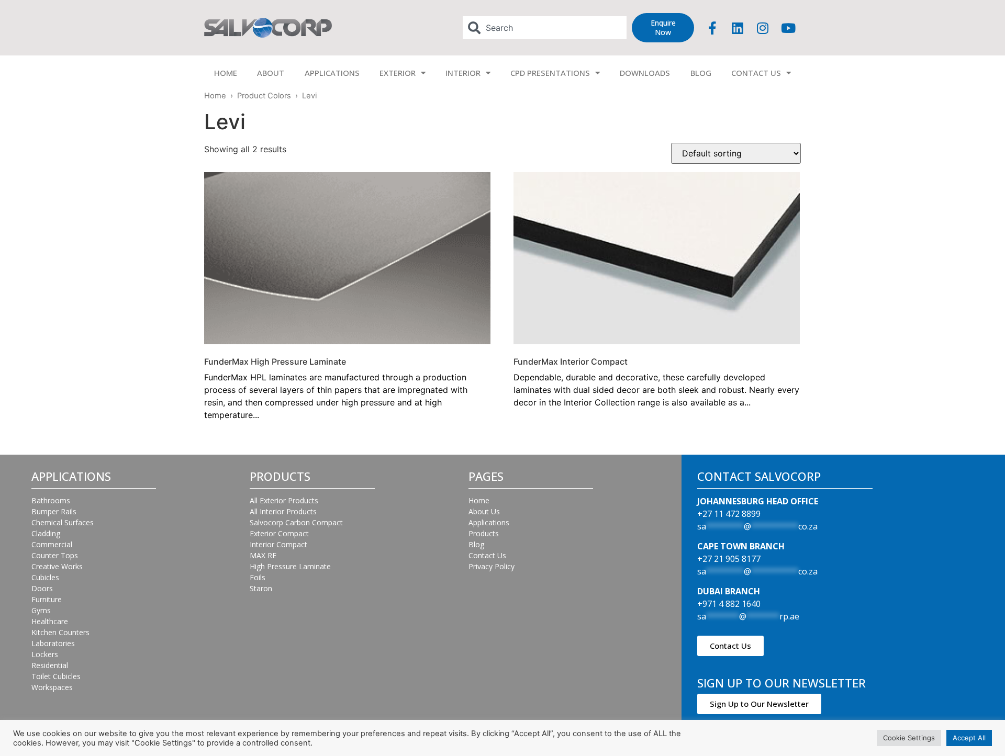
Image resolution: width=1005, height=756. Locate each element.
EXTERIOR (397, 72)
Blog (476, 544)
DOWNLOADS (645, 72)
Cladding (45, 533)
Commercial (51, 544)
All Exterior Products (284, 500)
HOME (225, 72)
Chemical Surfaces (62, 522)
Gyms (41, 610)
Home (215, 95)
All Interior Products (283, 511)
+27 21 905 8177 (729, 559)
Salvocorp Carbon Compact (296, 522)
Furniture (46, 599)
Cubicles (45, 577)
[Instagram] (763, 28)
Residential (49, 665)
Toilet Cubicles (56, 676)
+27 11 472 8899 (729, 514)
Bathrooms (50, 500)
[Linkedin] (737, 28)
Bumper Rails (53, 511)
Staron (261, 588)
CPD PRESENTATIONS (550, 72)
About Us (484, 511)
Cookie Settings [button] (909, 738)
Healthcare (49, 621)
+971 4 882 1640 (729, 604)
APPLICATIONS (332, 72)
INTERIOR (463, 72)
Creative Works (57, 566)
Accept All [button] (969, 738)
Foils (257, 577)
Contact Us (487, 555)
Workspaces (52, 687)
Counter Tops (54, 555)
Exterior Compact (279, 533)
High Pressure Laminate (290, 566)
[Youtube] (788, 28)
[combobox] (545, 27)
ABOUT (270, 72)
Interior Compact (278, 544)
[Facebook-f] (712, 28)
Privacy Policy (491, 566)
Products (483, 533)
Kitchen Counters (60, 632)
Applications (488, 522)
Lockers (44, 654)
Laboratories (53, 643)
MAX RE (263, 555)
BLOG (700, 72)
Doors (42, 588)
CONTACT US (756, 72)
